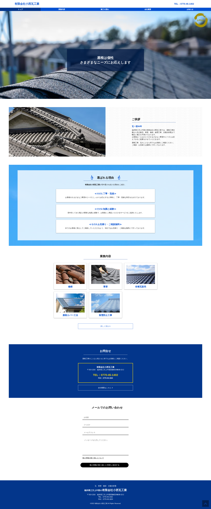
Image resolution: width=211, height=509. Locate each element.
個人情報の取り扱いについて (93, 458)
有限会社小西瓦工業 (27, 3)
